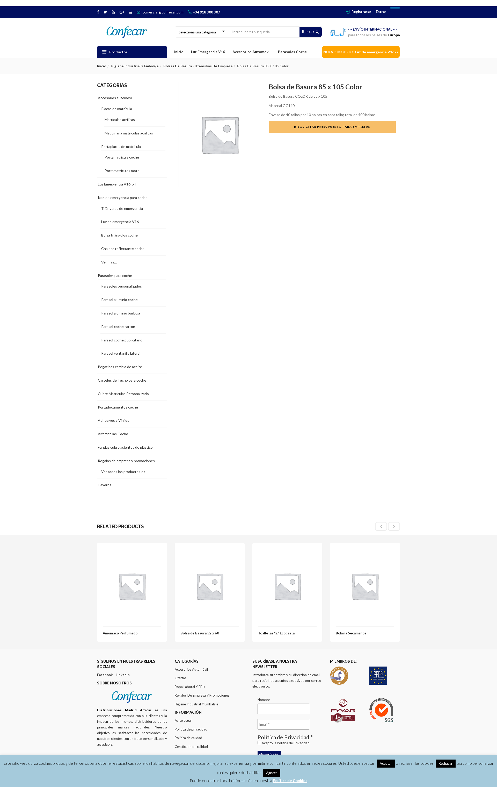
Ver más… (109, 262)
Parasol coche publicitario (121, 340)
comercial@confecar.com (162, 12)
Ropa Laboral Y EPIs (190, 687)
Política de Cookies (290, 780)
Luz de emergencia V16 (120, 221)
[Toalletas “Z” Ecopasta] (287, 551)
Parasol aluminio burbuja (120, 313)
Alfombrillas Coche (113, 434)
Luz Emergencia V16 (208, 51)
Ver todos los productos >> (123, 471)
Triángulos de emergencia (122, 208)
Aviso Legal (183, 720)
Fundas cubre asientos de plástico (125, 447)
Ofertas (180, 678)
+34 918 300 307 (206, 12)
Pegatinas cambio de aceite (120, 366)
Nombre (264, 700)
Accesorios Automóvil (191, 669)
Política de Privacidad (293, 743)
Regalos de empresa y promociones (126, 461)
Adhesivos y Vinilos (113, 420)
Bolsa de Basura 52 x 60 (199, 633)
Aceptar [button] (386, 763)
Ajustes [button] (271, 773)
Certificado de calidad (191, 747)
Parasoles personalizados (121, 286)
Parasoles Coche (292, 51)
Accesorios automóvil (115, 98)
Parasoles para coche (115, 275)
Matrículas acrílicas (120, 119)
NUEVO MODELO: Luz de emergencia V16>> (361, 52)
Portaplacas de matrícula (121, 146)
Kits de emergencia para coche (123, 197)
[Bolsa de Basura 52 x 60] (209, 551)
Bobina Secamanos (351, 633)
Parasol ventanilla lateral (120, 353)
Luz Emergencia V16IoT (117, 184)
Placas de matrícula (116, 108)
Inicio (179, 51)
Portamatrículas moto (122, 170)
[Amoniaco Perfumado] (132, 551)
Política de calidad (188, 738)
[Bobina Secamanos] (365, 551)
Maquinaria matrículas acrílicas (129, 133)
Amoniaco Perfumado (120, 633)
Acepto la (285, 743)
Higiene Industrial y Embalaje (135, 66)
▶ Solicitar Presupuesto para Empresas (332, 126)
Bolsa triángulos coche (119, 235)
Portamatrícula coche (122, 157)
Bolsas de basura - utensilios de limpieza (197, 66)
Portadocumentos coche (118, 407)
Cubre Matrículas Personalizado (123, 393)
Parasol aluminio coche (119, 299)
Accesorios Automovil (251, 51)
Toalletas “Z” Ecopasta (276, 633)
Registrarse (361, 12)
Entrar (381, 12)
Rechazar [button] (445, 763)
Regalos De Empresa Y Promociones (202, 695)
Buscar (309, 32)
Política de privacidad (191, 729)
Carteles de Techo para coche (122, 380)
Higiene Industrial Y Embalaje (196, 704)
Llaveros (104, 485)
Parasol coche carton (118, 326)
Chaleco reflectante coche (122, 248)
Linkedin (123, 675)
